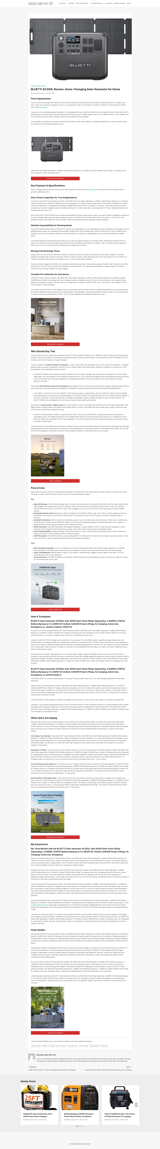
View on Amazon (55, 481)
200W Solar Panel (91, 189)
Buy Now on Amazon (55, 1033)
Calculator (108, 3)
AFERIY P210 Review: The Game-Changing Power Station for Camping (51, 1068)
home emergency (61, 1046)
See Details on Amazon (55, 344)
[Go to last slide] (23, 1105)
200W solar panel (41, 107)
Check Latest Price (55, 609)
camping (51, 1046)
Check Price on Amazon (55, 178)
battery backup (36, 1046)
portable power (73, 1046)
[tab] (76, 1126)
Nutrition (71, 3)
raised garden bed (38, 905)
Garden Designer (119, 3)
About (129, 3)
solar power (104, 1046)
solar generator (94, 1046)
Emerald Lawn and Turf (39, 93)
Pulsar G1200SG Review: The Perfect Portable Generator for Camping (108, 1068)
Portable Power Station (38, 86)
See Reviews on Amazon (55, 837)
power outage (84, 1046)
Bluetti (45, 1046)
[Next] (136, 1105)
